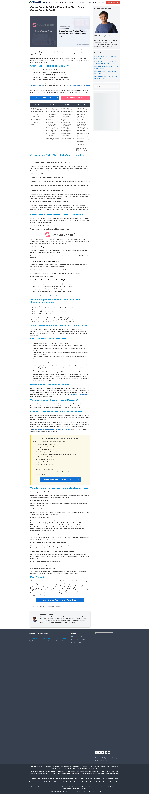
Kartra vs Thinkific (74, 780)
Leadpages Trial (76, 766)
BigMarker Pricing (80, 775)
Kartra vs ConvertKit (96, 780)
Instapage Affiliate (72, 789)
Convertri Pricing (79, 773)
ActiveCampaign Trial (48, 766)
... (40, 623)
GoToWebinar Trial (85, 768)
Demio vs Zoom (98, 782)
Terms (90, 792)
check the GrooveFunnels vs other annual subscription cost (51, 429)
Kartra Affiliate (52, 787)
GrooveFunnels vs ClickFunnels (51, 780)
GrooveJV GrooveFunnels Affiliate (66, 787)
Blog (94, 792)
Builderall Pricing (94, 771)
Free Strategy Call (113, 2)
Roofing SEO (103, 760)
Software (71, 2)
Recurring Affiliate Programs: (39, 787)
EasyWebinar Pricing (58, 775)
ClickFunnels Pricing (105, 771)
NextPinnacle (112, 38)
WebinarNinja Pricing (70, 775)
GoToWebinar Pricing (103, 775)
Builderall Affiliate (80, 787)
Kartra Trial (39, 766)
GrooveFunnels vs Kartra (111, 778)
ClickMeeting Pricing (91, 775)
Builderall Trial (84, 766)
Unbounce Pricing (64, 771)
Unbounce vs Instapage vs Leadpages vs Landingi (55, 778)
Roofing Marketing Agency (103, 758)
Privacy (86, 792)
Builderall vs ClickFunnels (35, 780)
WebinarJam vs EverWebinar (40, 782)
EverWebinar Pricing (37, 775)
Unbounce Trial (59, 766)
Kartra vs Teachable (85, 780)
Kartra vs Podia (107, 780)
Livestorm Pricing (48, 775)
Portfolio (102, 2)
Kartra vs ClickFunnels (75, 778)
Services (81, 2)
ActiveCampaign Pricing (52, 771)
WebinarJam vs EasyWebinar (85, 782)
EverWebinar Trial (56, 768)
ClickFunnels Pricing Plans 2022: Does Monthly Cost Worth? (47, 606)
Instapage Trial (67, 766)
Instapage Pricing (74, 771)
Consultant (92, 2)
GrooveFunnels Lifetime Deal (78, 394)
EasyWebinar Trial (66, 768)
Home (55, 2)
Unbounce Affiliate (82, 789)
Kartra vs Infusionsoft (87, 778)
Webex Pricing (113, 775)
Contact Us (99, 792)
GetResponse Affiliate (105, 787)
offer (34, 226)
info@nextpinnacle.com (81, 637)
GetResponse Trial (104, 766)
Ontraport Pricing (69, 773)
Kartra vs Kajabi (65, 780)
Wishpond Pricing (50, 773)
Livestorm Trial (76, 768)
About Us (63, 2)
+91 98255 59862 (79, 640)
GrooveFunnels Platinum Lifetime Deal (78, 85)
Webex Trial (94, 768)
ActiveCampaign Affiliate (92, 787)
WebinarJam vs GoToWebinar (69, 782)
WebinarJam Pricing (114, 773)
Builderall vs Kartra (99, 778)
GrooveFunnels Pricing (39, 773)
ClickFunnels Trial (93, 766)
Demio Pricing (104, 773)
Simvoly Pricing (60, 773)
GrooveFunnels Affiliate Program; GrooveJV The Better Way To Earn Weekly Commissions (54, 608)
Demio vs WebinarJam (55, 782)
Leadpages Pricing (85, 771)
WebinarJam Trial (113, 766)
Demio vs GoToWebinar (109, 782)
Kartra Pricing (42, 771)
